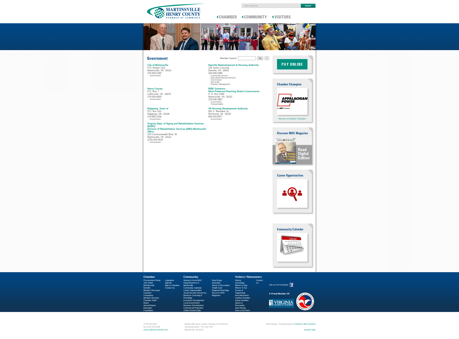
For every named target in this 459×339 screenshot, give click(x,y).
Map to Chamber (172, 285)
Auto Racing (240, 308)
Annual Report (149, 305)
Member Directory (151, 298)
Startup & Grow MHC (192, 280)
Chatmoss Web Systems (305, 324)
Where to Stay (241, 285)
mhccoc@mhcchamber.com (155, 330)
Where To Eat (241, 288)
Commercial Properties (193, 308)
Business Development (193, 305)
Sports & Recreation (221, 285)
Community (190, 276)
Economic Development (193, 300)
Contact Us (170, 288)
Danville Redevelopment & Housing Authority (233, 65)
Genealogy (240, 283)
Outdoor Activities (242, 298)
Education (216, 283)
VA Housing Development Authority (228, 108)
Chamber (149, 276)
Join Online (148, 283)
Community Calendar (192, 288)
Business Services (151, 315)
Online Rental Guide (192, 310)
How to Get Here (242, 310)
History (238, 280)
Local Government (191, 303)
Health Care (217, 288)
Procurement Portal (151, 280)
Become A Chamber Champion (292, 119)
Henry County (154, 88)
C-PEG (146, 313)
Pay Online (292, 64)
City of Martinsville (157, 65)
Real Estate (217, 280)
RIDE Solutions (216, 88)
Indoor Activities (242, 300)
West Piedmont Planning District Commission (233, 91)
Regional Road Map (220, 290)
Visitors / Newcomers (248, 276)
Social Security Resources (195, 293)
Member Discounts (151, 290)
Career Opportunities (192, 290)
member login (310, 330)
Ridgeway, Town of (157, 108)
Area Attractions (242, 295)
